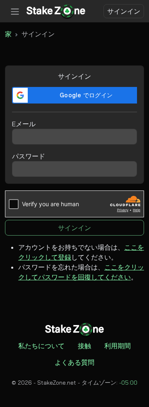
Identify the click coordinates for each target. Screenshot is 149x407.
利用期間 (117, 346)
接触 (84, 346)
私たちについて (41, 346)
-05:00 (128, 382)
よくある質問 (74, 362)
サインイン (123, 11)
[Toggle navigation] (15, 11)
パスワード (28, 156)
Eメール (24, 124)
